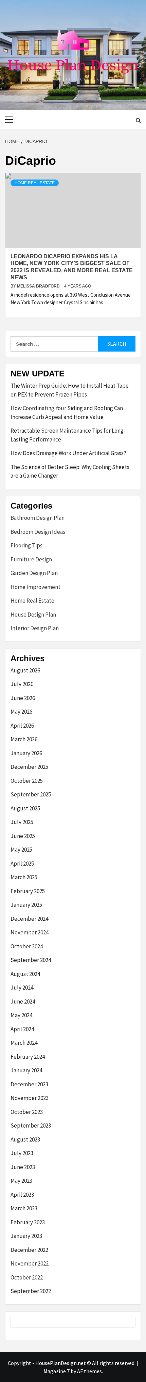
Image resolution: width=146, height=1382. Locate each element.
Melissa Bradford (39, 286)
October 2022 (27, 1277)
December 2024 (29, 918)
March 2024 (24, 1042)
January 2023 (26, 1236)
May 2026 (21, 711)
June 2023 (23, 1167)
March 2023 (24, 1208)
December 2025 (29, 767)
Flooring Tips (26, 545)
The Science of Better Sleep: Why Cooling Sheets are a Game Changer (70, 471)
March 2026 (24, 739)
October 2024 (27, 946)
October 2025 (27, 781)
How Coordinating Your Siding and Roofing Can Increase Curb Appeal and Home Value (67, 412)
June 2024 (23, 1001)
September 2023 (31, 1125)
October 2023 (27, 1112)
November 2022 (30, 1263)
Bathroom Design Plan (38, 518)
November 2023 (30, 1098)
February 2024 (28, 1056)
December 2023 (29, 1084)
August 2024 (25, 974)
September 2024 (31, 960)
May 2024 (21, 1015)
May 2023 (21, 1180)
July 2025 (22, 822)
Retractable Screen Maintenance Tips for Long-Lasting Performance (68, 435)
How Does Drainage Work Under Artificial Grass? (68, 453)
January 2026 (26, 753)
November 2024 (30, 932)
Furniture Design (31, 559)
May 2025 (21, 849)
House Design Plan (33, 614)
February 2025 (28, 891)
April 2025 (22, 863)
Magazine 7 (56, 1371)
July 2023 (22, 1153)
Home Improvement (35, 587)
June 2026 (23, 698)
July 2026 (22, 684)
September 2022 (31, 1291)
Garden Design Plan (34, 573)
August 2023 (25, 1139)
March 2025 (24, 877)
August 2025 (25, 808)
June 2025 (23, 836)
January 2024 (26, 1070)
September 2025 (31, 794)
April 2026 (22, 725)
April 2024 (22, 1029)
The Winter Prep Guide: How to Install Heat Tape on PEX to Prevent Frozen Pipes (70, 390)
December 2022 (29, 1250)
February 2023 (28, 1222)
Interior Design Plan (35, 628)
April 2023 (22, 1194)
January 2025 (26, 905)
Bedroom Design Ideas (38, 531)
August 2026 (25, 670)
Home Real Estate (35, 183)
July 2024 (22, 987)
